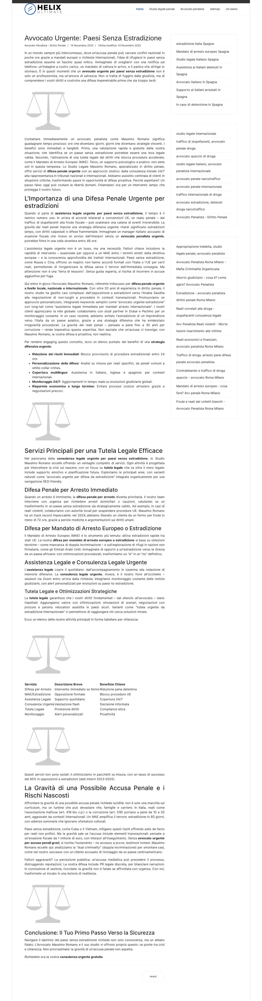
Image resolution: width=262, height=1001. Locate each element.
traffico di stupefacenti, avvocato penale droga (200, 145)
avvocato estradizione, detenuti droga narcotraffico (199, 205)
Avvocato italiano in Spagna (196, 82)
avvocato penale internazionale (199, 187)
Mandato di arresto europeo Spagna (202, 51)
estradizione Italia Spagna (195, 44)
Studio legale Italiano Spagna (197, 59)
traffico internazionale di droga (199, 194)
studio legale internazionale (196, 134)
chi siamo (231, 9)
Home (139, 9)
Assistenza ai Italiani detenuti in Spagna (199, 70)
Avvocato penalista (192, 9)
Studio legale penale (162, 9)
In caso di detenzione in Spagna (199, 104)
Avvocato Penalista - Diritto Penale (201, 217)
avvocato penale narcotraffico (198, 179)
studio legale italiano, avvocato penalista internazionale (199, 167)
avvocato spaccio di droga (195, 156)
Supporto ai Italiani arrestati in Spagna (198, 93)
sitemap (215, 9)
